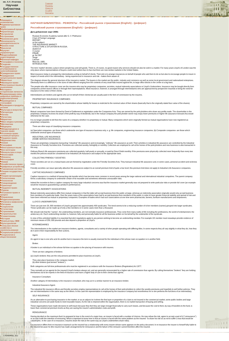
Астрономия (8, 36)
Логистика (6, 117)
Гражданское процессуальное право (11, 77)
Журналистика (9, 140)
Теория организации (11, 176)
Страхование (8, 211)
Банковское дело (10, 39)
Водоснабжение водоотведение (8, 56)
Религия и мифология (12, 202)
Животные (7, 80)
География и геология (12, 62)
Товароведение (9, 183)
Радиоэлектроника (11, 200)
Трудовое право (9, 138)
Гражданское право (11, 73)
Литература (7, 112)
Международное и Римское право (9, 130)
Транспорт (7, 185)
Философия (7, 155)
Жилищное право (10, 83)
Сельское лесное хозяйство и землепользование (9, 228)
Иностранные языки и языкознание (11, 86)
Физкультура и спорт (12, 152)
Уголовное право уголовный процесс (9, 134)
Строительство (9, 214)
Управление (7, 197)
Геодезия (6, 64)
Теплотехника (8, 178)
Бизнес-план (8, 46)
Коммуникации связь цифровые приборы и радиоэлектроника (11, 96)
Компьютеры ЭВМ (10, 221)
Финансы (6, 157)
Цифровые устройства (13, 167)
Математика (7, 124)
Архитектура (8, 32)
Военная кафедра (10, 60)
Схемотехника (8, 216)
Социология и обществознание (8, 236)
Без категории (8, 150)
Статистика (7, 209)
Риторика (6, 204)
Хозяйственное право (12, 164)
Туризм (5, 190)
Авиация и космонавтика (6, 21)
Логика (5, 115)
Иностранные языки (11, 148)
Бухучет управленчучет (7, 51)
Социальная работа (11, 232)
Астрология (7, 34)
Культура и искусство (12, 110)
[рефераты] (12, 15)
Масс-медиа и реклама (12, 122)
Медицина (6, 127)
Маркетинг (7, 119)
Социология (7, 207)
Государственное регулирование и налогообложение (9, 69)
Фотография (8, 159)
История (6, 219)
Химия (5, 143)
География (7, 145)
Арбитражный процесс (13, 29)
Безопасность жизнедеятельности (9, 42)
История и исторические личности (11, 91)
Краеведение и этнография (8, 102)
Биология (6, 48)
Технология (7, 181)
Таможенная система (12, 169)
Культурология (9, 223)
